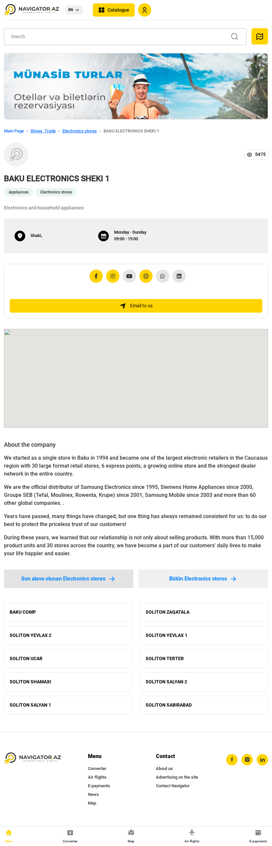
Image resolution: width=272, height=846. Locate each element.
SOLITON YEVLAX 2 (30, 635)
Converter (97, 768)
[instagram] (247, 759)
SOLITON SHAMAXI (30, 681)
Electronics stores (79, 130)
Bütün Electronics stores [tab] (198, 579)
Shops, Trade (43, 130)
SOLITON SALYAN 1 (30, 705)
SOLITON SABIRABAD (169, 705)
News (93, 794)
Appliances (19, 192)
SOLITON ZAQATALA (167, 612)
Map (92, 803)
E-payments (99, 785)
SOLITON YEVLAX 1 (166, 635)
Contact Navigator (173, 785)
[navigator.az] (32, 758)
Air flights (97, 777)
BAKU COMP (23, 612)
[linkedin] (262, 759)
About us (164, 768)
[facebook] (232, 759)
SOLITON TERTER (165, 658)
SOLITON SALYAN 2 (166, 681)
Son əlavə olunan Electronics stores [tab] (63, 579)
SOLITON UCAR (26, 658)
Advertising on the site (177, 777)
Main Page (14, 130)
